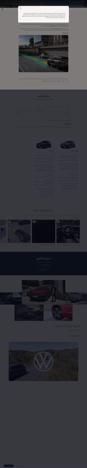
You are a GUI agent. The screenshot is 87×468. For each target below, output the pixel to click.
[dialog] (43, 234)
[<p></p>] (20, 7)
